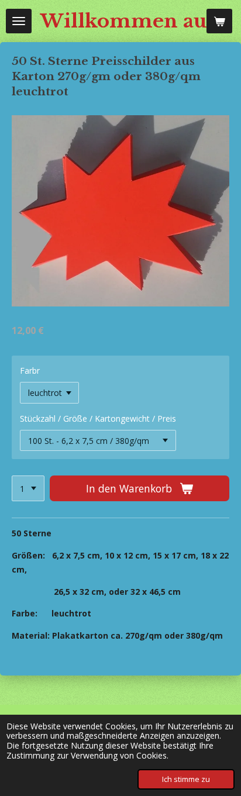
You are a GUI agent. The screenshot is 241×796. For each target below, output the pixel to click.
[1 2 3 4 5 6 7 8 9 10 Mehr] (28, 488)
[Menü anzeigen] (19, 21)
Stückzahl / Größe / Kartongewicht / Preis (98, 418)
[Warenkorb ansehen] (219, 21)
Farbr (30, 370)
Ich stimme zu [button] (186, 779)
